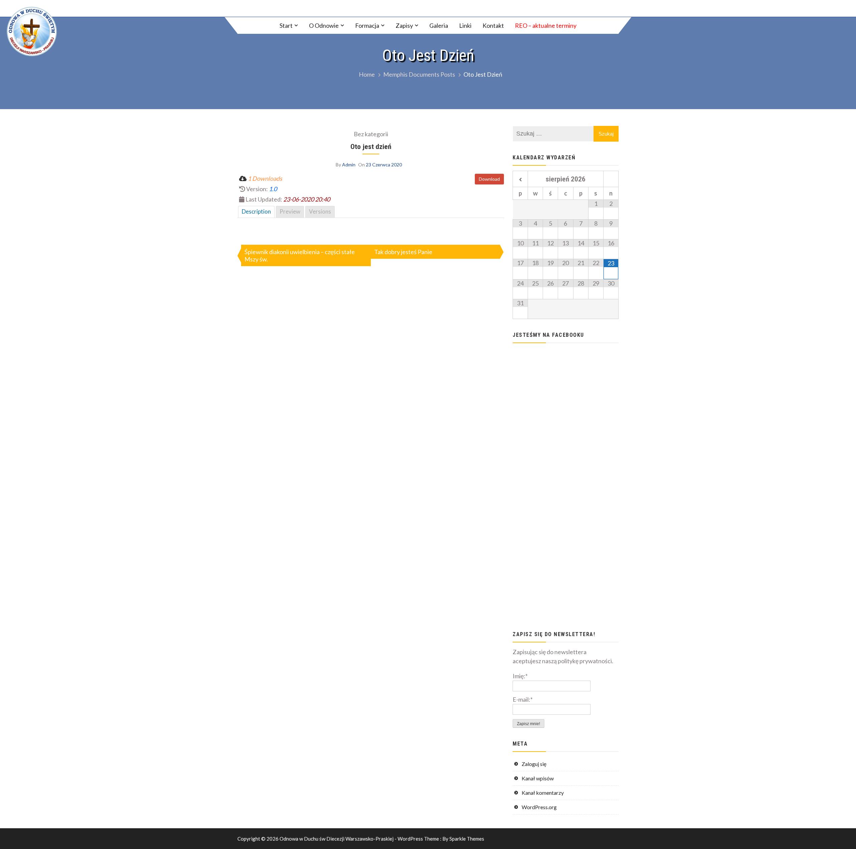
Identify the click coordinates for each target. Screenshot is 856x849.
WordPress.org (539, 807)
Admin (348, 164)
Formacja (367, 25)
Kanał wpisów (538, 778)
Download (489, 179)
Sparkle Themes (466, 839)
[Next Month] (611, 180)
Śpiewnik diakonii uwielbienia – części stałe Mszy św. (299, 255)
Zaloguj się (534, 764)
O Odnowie (324, 25)
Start (286, 25)
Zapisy (404, 25)
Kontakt (493, 25)
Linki (465, 25)
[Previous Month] (520, 180)
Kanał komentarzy (543, 792)
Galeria (438, 25)
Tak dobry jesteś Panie (403, 251)
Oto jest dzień (370, 146)
